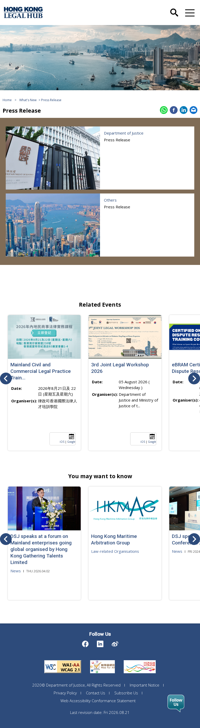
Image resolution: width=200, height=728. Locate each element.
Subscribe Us (126, 692)
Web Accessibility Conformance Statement (98, 700)
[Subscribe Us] (175, 703)
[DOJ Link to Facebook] (85, 642)
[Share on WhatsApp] (164, 110)
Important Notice (144, 685)
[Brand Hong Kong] (140, 660)
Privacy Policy (65, 692)
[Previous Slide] (6, 378)
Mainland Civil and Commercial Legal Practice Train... (40, 371)
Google (71, 442)
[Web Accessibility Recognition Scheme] (102, 660)
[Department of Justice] (53, 158)
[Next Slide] (194, 378)
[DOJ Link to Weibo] (115, 642)
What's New (27, 100)
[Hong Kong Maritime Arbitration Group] (125, 508)
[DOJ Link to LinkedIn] (100, 642)
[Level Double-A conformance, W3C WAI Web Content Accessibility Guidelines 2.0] (62, 660)
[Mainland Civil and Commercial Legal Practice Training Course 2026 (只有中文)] (44, 337)
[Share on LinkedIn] (184, 110)
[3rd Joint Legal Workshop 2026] (125, 337)
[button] (188, 12)
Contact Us (95, 692)
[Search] (174, 8)
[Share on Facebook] (174, 110)
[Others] (53, 225)
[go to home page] (23, 12)
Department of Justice (123, 133)
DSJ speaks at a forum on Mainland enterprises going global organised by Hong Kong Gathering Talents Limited (41, 549)
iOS (62, 442)
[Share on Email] (193, 110)
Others (110, 200)
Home (7, 100)
